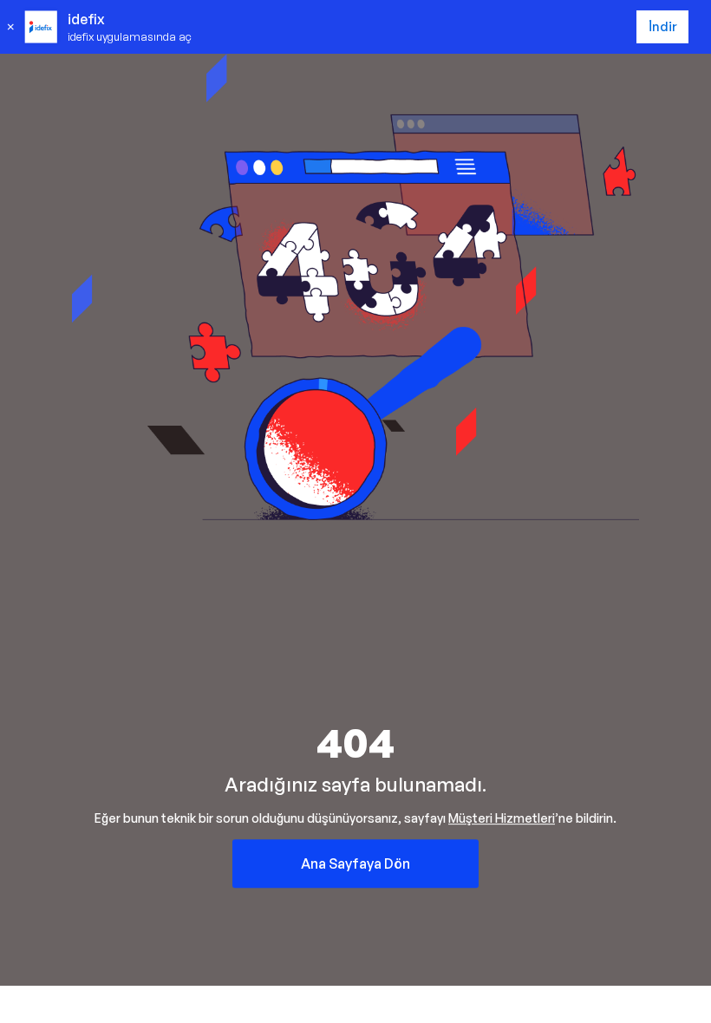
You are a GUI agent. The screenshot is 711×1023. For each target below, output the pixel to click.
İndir (663, 26)
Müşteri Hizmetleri (501, 818)
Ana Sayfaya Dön (355, 863)
